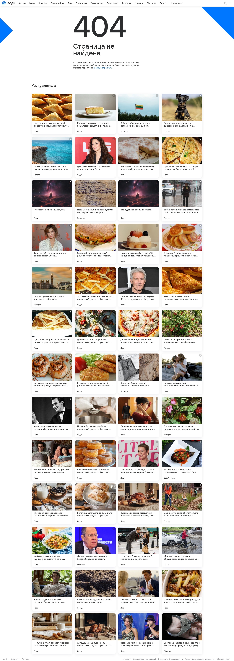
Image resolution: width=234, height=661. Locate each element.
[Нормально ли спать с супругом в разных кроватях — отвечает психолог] (52, 460)
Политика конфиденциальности (170, 659)
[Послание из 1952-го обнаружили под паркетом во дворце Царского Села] (95, 200)
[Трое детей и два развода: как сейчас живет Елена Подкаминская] (52, 244)
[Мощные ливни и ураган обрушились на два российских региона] (182, 547)
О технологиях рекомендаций (144, 659)
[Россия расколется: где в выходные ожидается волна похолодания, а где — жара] (182, 114)
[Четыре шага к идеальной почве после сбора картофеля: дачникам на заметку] (95, 590)
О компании (15, 659)
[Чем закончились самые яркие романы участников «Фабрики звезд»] (138, 633)
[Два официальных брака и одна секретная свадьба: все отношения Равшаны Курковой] (95, 157)
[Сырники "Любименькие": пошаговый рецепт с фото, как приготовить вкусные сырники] (182, 244)
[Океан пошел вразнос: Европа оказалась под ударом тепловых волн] (52, 157)
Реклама (25, 659)
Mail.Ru (5, 659)
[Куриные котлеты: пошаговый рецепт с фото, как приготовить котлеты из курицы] (95, 374)
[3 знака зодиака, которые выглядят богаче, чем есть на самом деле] (52, 590)
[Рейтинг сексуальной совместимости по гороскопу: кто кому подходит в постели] (182, 374)
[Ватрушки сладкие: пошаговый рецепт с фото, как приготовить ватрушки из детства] (52, 374)
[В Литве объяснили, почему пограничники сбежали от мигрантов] (138, 114)
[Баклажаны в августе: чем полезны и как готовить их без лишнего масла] (182, 460)
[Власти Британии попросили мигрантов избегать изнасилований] (52, 287)
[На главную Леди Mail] (10, 3)
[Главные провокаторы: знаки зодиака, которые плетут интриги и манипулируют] (138, 590)
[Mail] (4, 3)
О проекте (126, 659)
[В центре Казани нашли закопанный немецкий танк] (138, 374)
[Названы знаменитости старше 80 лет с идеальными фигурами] (138, 287)
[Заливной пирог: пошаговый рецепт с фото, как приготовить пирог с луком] (95, 244)
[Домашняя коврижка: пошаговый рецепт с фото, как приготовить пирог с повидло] (52, 330)
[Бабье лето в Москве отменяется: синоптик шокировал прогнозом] (182, 200)
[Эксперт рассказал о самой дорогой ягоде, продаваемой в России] (182, 417)
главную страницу (102, 67)
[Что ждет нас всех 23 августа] (52, 200)
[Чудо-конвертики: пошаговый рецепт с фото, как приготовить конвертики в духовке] (52, 114)
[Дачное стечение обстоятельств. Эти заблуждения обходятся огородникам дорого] (182, 503)
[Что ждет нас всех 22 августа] (138, 200)
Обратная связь (223, 659)
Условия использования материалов (199, 659)
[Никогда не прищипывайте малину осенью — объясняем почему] (182, 330)
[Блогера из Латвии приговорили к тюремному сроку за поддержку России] (182, 633)
